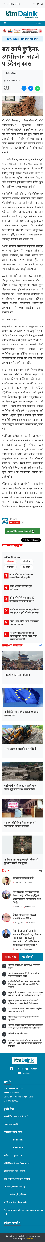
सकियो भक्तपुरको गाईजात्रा (17, 675)
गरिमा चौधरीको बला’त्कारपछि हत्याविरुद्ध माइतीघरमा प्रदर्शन (22, 599)
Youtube (26, 1073)
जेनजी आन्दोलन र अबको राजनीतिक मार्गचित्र (24, 917)
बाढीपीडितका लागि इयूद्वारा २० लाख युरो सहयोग (21, 714)
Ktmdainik (29, 1238)
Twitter (33, 1069)
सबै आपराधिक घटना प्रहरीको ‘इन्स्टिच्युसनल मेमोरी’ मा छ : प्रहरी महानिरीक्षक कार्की (23, 636)
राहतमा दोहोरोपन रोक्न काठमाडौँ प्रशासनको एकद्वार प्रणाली (19, 824)
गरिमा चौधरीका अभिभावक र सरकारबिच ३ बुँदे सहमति (21, 576)
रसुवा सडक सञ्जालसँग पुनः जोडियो (20, 749)
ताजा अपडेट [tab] (10, 957)
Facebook (18, 1069)
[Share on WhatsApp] (37, 88)
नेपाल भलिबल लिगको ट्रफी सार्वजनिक (21, 587)
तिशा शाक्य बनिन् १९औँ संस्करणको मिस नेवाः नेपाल (24, 622)
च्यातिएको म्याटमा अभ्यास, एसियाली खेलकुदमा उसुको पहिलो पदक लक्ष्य (25, 611)
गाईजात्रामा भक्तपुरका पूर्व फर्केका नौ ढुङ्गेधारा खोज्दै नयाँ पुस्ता (21, 861)
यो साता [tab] (10, 562)
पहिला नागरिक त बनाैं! (23, 878)
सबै (41, 645)
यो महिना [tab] (26, 562)
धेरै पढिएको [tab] (27, 957)
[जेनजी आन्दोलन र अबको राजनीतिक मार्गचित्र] (7, 917)
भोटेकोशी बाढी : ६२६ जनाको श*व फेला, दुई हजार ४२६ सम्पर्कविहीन (20, 788)
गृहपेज (38, 23)
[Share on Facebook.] (24, 88)
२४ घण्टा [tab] (26, 567)
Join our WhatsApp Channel (18, 531)
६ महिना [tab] (10, 567)
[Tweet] (30, 88)
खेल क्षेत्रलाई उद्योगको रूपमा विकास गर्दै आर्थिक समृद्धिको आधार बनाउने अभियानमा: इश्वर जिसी (27, 897)
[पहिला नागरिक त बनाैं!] (7, 880)
